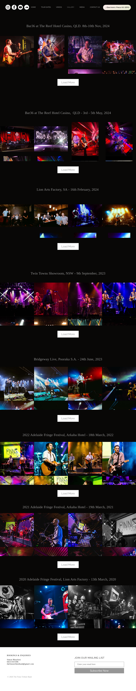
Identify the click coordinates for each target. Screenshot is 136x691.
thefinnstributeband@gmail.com (20, 664)
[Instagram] (7, 7)
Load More (68, 82)
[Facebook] (14, 7)
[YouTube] (20, 7)
